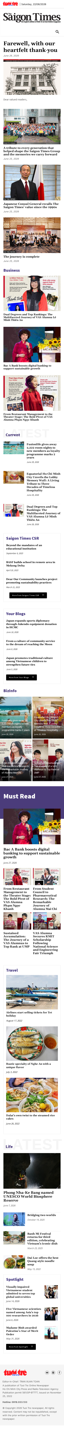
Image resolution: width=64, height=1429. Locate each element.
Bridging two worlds (41, 1215)
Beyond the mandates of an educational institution (24, 547)
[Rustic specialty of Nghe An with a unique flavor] (32, 1044)
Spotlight (15, 1279)
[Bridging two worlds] (14, 1219)
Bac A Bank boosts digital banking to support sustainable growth (27, 367)
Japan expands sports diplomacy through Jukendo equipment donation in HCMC (31, 624)
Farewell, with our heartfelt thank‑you (30, 47)
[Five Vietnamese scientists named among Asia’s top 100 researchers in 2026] (51, 1313)
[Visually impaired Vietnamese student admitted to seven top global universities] (51, 1291)
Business (11, 270)
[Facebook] (59, 1372)
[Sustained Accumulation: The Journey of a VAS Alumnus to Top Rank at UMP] (48, 760)
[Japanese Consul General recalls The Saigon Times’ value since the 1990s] (32, 182)
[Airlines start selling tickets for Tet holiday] (32, 992)
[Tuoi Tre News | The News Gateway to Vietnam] (10, 3)
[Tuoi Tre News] (21, 1372)
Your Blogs (15, 613)
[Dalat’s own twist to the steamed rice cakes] (32, 1095)
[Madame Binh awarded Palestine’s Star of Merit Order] (51, 1332)
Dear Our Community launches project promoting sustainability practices (31, 581)
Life (9, 1146)
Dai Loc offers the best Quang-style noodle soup (42, 1261)
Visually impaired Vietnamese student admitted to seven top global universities (20, 1292)
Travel (12, 970)
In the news (9, 199)
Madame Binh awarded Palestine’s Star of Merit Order (22, 1331)
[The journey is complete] (32, 235)
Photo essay (10, 143)
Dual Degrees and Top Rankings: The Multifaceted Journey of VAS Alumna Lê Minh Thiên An (29, 317)
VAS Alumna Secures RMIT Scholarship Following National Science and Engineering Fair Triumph (45, 943)
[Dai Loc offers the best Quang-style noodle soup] (14, 1262)
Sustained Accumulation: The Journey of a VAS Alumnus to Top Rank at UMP (16, 940)
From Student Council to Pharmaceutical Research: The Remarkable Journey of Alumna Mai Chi (45, 899)
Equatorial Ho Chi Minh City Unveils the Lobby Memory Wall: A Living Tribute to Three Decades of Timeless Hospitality (43, 482)
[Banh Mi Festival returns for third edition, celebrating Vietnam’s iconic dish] (14, 1238)
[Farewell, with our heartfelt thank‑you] (32, 77)
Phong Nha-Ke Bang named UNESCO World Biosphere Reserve (28, 1197)
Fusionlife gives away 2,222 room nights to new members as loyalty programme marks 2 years (43, 451)
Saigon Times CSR (22, 538)
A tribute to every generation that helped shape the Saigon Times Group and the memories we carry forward (31, 151)
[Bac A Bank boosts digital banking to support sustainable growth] (32, 344)
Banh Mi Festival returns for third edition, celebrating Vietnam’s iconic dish (42, 1238)
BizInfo (10, 690)
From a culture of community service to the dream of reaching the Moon (30, 643)
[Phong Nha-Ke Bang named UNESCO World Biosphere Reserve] (32, 1171)
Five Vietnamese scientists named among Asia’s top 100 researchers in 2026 (23, 1312)
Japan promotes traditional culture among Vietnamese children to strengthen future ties (29, 661)
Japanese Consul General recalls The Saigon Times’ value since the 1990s (31, 205)
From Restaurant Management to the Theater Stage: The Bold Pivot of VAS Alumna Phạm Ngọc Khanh (28, 417)
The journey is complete (21, 256)
